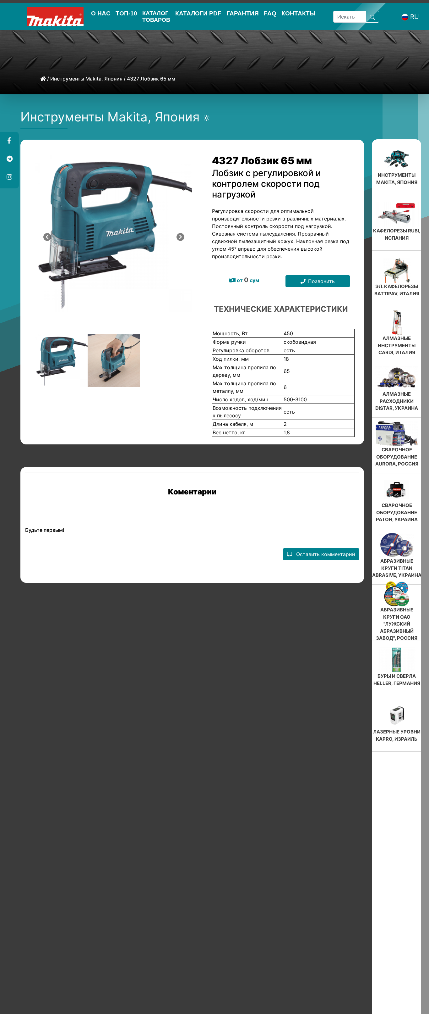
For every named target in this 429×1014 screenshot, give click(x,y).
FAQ (270, 13)
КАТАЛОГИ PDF (198, 13)
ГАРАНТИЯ (242, 13)
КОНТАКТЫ (298, 13)
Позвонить (321, 281)
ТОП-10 (126, 13)
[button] (9, 141)
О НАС (101, 13)
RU (414, 16)
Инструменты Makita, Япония (86, 78)
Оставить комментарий (325, 554)
